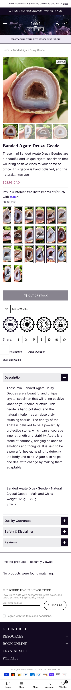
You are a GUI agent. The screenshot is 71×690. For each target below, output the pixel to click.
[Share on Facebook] (18, 339)
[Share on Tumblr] (41, 339)
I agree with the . (29, 615)
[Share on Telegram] (49, 339)
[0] (64, 25)
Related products (14, 562)
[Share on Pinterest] (34, 339)
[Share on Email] (56, 339)
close (65, 4)
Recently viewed (41, 562)
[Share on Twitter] (26, 339)
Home (6, 50)
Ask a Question (36, 351)
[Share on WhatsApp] (64, 339)
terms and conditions (38, 615)
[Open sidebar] (4, 349)
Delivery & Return (12, 351)
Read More (23, 174)
